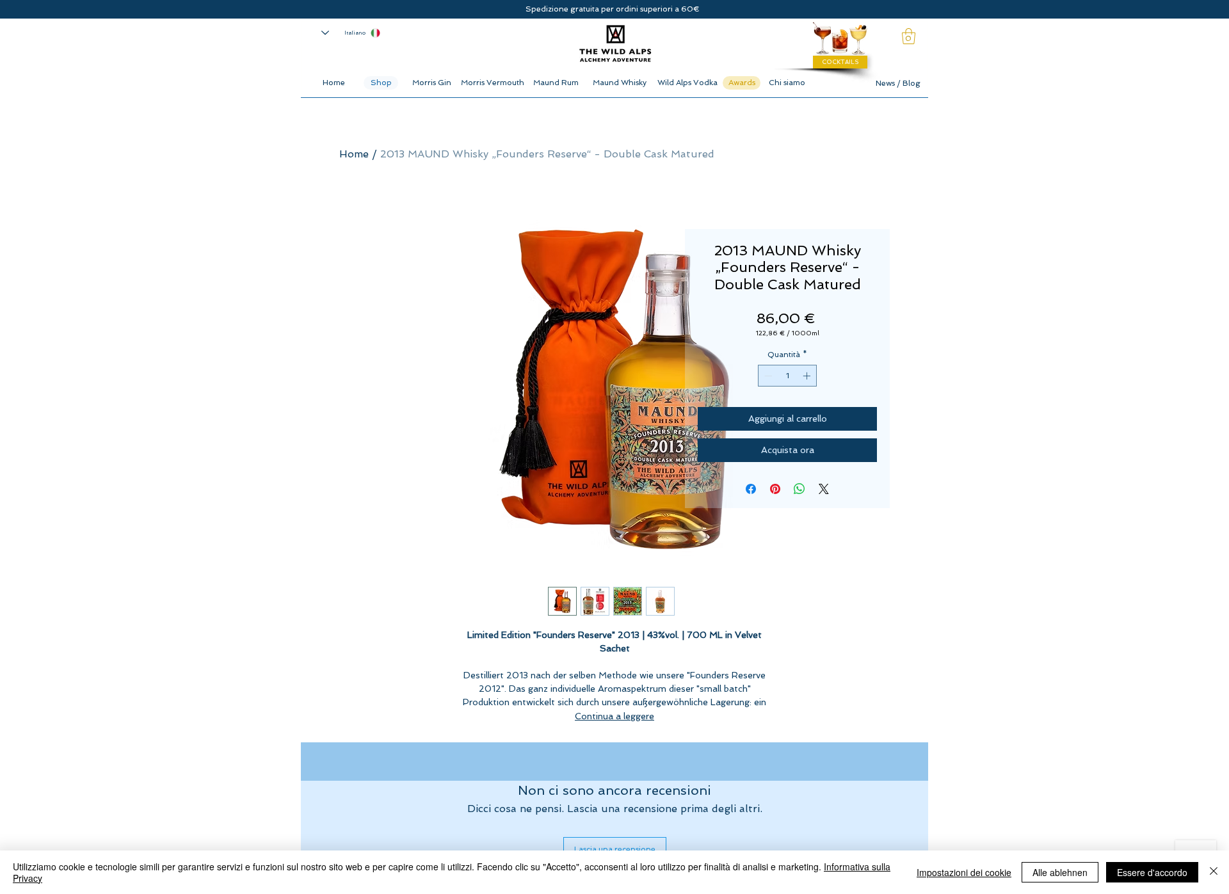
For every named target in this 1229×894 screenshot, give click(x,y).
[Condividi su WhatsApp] (799, 489)
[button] (908, 36)
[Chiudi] (1213, 872)
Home (354, 154)
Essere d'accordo (1152, 872)
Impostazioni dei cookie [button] (964, 872)
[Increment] (808, 375)
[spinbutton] (787, 375)
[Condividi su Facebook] (751, 489)
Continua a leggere (614, 716)
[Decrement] (767, 375)
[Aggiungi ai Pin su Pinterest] (775, 489)
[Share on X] (823, 489)
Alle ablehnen (1060, 872)
